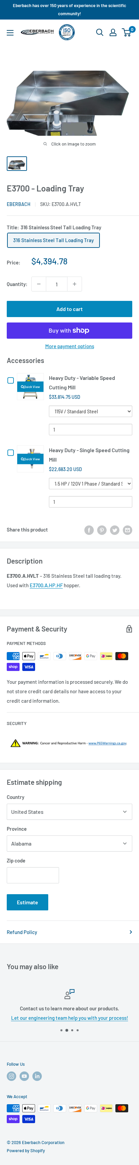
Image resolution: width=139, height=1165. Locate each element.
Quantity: (17, 284)
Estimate (27, 902)
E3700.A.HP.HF (46, 585)
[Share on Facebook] (89, 529)
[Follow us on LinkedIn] (37, 1076)
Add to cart (69, 309)
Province (17, 829)
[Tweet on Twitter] (114, 529)
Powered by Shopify (26, 1150)
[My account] (113, 32)
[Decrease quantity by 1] (39, 284)
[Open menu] (10, 32)
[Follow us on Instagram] (11, 1076)
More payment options (69, 346)
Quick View (32, 387)
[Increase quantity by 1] (74, 284)
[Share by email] (127, 529)
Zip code (16, 860)
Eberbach (18, 204)
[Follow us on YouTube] (24, 1076)
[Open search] (100, 32)
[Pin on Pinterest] (102, 529)
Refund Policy (22, 932)
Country (15, 797)
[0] (126, 32)
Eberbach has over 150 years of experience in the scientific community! (69, 9)
